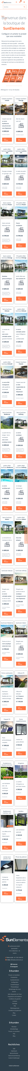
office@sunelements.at (17, 960)
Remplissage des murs (15, 989)
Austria (14, 953)
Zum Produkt (6, 139)
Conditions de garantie (15, 999)
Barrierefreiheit (14, 1053)
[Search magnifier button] (24, 7)
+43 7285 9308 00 (18, 957)
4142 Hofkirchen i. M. (14, 951)
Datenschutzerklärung (14, 1055)
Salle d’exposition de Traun (15, 994)
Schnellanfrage (14, 1029)
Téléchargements (14, 1008)
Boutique (14, 1026)
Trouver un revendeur (14, 975)
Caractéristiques (15, 984)
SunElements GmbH (14, 946)
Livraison (14, 1001)
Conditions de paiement (15, 1010)
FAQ (15, 1006)
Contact (14, 1015)
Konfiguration (14, 982)
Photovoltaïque (15, 987)
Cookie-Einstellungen (14, 1058)
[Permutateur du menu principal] (24, 2)
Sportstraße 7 (14, 948)
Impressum (14, 1051)
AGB (14, 1048)
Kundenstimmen (14, 980)
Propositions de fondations (15, 996)
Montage (14, 1003)
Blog (14, 1013)
